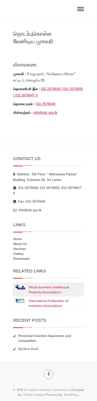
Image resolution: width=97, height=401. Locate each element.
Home (17, 239)
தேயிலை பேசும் (28, 349)
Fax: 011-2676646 (31, 201)
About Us (20, 244)
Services (19, 249)
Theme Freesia (33, 395)
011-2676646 (45, 104)
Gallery (18, 254)
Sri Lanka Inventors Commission (46, 390)
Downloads (21, 258)
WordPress (71, 395)
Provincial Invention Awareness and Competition (44, 338)
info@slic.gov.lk (45, 113)
